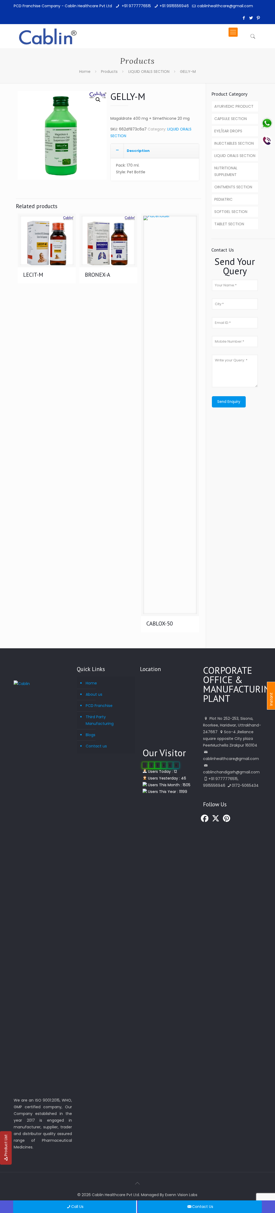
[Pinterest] (258, 18)
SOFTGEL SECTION (230, 211)
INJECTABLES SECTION (234, 143)
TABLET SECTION (229, 224)
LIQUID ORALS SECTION (148, 71)
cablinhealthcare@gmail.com (225, 6)
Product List (6, 1145)
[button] (98, 99)
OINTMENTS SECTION (233, 187)
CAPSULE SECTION (230, 118)
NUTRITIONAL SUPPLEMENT (225, 171)
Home (85, 71)
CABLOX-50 (159, 623)
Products (109, 71)
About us (94, 694)
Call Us (77, 1206)
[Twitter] (251, 18)
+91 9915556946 (174, 6)
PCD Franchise (99, 705)
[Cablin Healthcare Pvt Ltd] (47, 32)
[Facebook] (244, 18)
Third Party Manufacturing (100, 720)
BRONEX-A (97, 274)
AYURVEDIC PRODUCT (234, 106)
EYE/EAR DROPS (228, 131)
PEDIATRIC (223, 199)
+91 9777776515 (136, 6)
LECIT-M (33, 274)
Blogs (90, 734)
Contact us (96, 746)
